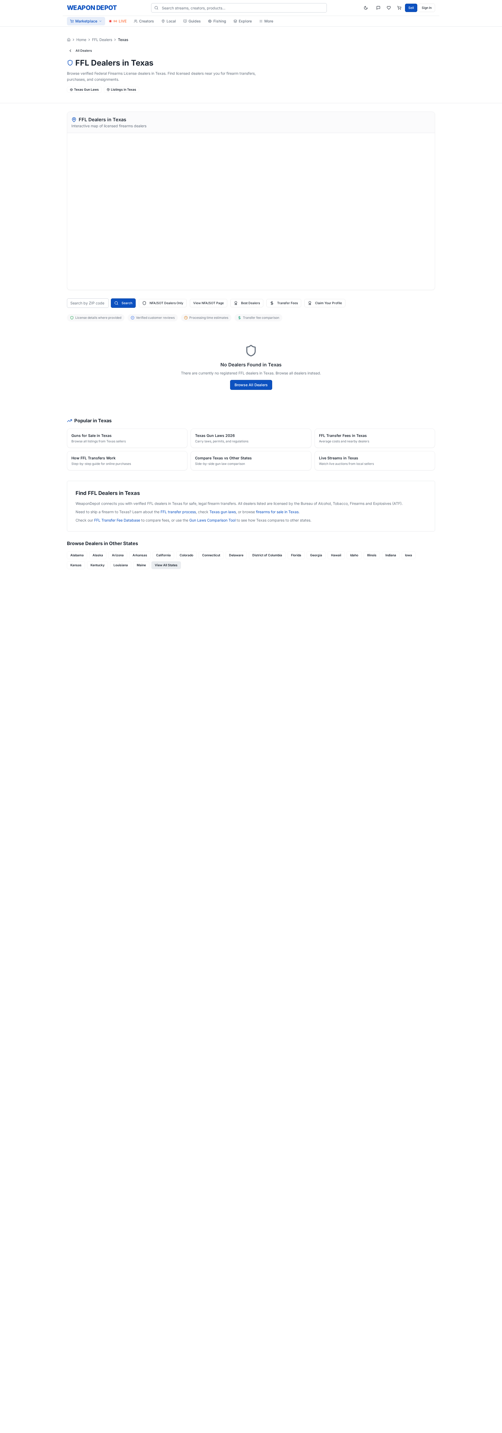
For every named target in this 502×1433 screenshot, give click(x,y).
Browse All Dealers (251, 385)
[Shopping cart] (399, 8)
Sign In (427, 8)
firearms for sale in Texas (277, 512)
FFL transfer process (178, 512)
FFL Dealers (102, 39)
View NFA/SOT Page (208, 303)
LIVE (123, 21)
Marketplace (86, 21)
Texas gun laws (222, 512)
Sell (411, 8)
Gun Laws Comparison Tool (212, 520)
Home (81, 39)
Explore (245, 21)
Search (127, 303)
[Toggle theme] (365, 8)
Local (171, 21)
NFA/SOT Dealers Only (166, 303)
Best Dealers (250, 303)
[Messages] (378, 8)
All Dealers (84, 51)
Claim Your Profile (328, 303)
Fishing (219, 21)
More (268, 21)
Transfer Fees (287, 303)
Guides (195, 21)
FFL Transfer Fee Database (117, 520)
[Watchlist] (388, 8)
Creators (146, 21)
